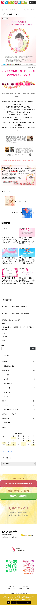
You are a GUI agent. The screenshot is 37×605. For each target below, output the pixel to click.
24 (23, 444)
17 (23, 442)
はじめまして (6, 336)
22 (13, 444)
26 (33, 444)
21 (8, 444)
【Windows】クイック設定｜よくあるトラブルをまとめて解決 (18, 328)
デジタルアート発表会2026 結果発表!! (15, 306)
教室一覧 (11, 586)
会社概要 (25, 586)
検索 (2, 345)
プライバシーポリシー (25, 589)
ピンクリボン (7, 191)
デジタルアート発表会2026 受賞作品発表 (15, 313)
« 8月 (3, 451)
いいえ (14, 602)
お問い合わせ (11, 589)
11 (28, 440)
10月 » (9, 451)
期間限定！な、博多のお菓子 (11, 320)
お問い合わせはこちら (18, 495)
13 (3, 442)
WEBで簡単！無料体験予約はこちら (18, 482)
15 (13, 442)
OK (8, 602)
